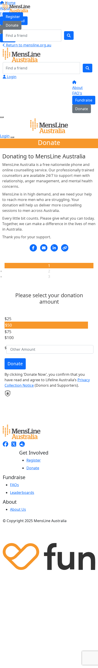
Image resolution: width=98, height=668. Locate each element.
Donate (12, 25)
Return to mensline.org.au (28, 45)
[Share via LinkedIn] (54, 247)
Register (13, 16)
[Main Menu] (2, 117)
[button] (46, 319)
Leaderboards (22, 492)
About (77, 87)
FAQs (14, 484)
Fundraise (83, 100)
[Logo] (16, 6)
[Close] (12, 137)
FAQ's (77, 93)
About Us (18, 509)
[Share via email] (43, 247)
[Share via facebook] (33, 247)
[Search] (69, 35)
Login (11, 76)
